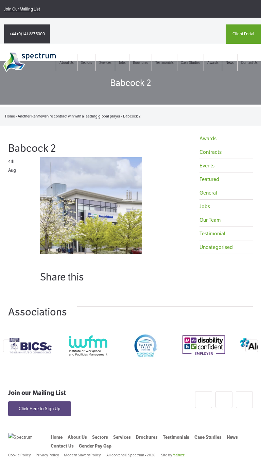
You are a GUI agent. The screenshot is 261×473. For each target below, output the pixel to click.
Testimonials (164, 62)
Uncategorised (216, 247)
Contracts (210, 152)
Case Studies (190, 62)
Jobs (122, 62)
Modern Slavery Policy (82, 455)
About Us (66, 62)
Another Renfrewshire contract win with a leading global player (69, 116)
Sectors (86, 62)
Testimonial (212, 233)
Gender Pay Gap (95, 446)
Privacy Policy (47, 455)
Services (105, 62)
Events (206, 165)
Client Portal (243, 33)
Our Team (210, 220)
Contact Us (249, 62)
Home (10, 116)
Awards (213, 62)
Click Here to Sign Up (39, 409)
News (230, 62)
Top (245, 457)
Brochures (140, 62)
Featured (209, 179)
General (208, 192)
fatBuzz (179, 455)
